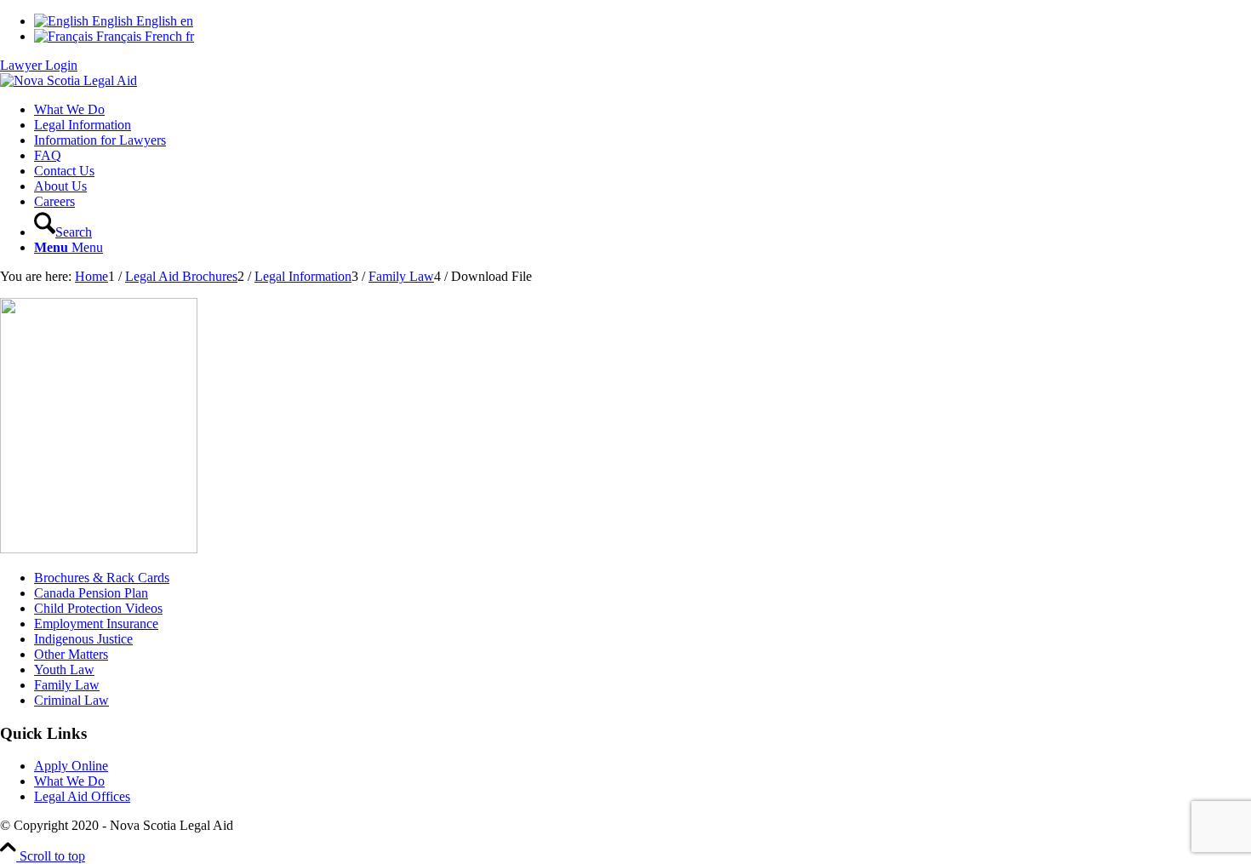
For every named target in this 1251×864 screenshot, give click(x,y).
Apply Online (71, 765)
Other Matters (71, 654)
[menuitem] (642, 109)
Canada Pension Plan (91, 593)
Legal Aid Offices (82, 796)
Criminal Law (71, 700)
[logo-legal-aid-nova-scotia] (68, 80)
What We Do (69, 781)
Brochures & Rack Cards (101, 577)
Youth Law (64, 669)
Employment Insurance (96, 623)
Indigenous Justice (83, 639)
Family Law (67, 685)
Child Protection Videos (98, 608)
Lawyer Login (38, 65)
